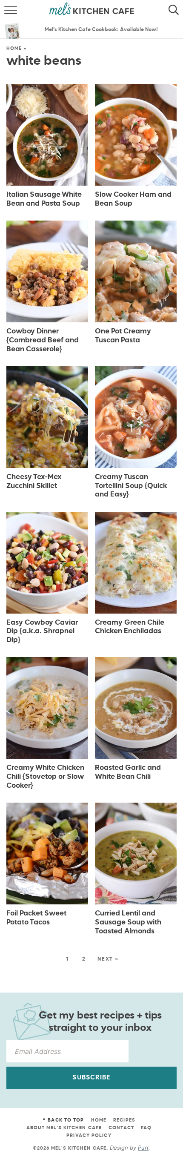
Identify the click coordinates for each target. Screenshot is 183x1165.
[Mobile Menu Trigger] (7, 10)
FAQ (146, 1127)
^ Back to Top (63, 1120)
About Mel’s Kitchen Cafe (64, 1127)
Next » (108, 959)
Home (14, 48)
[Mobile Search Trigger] (175, 10)
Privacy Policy (88, 1135)
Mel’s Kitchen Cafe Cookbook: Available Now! (101, 29)
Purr (143, 1147)
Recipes (124, 1120)
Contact (121, 1127)
